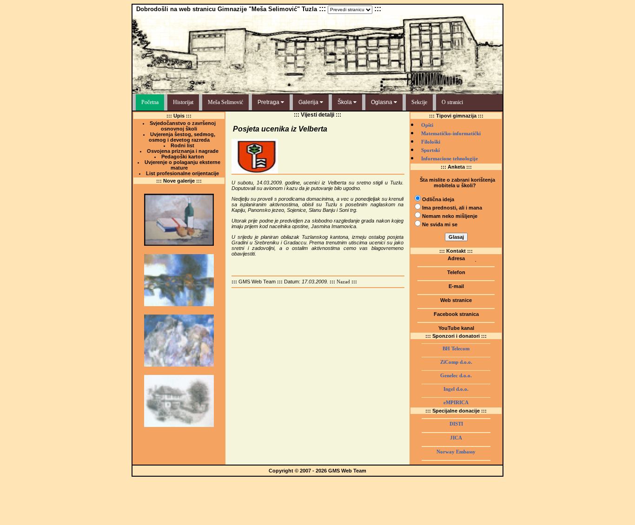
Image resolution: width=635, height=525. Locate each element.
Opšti (427, 125)
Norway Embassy (456, 451)
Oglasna (382, 102)
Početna (150, 102)
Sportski (430, 150)
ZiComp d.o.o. (456, 362)
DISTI (456, 424)
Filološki (430, 141)
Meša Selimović (225, 102)
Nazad (343, 281)
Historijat (183, 102)
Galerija (309, 102)
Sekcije (419, 102)
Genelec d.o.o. (456, 375)
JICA (456, 437)
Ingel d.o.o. (456, 389)
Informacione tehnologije (449, 158)
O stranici (452, 102)
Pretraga (269, 102)
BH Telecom (456, 348)
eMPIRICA (456, 402)
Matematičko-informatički (451, 133)
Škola (345, 102)
